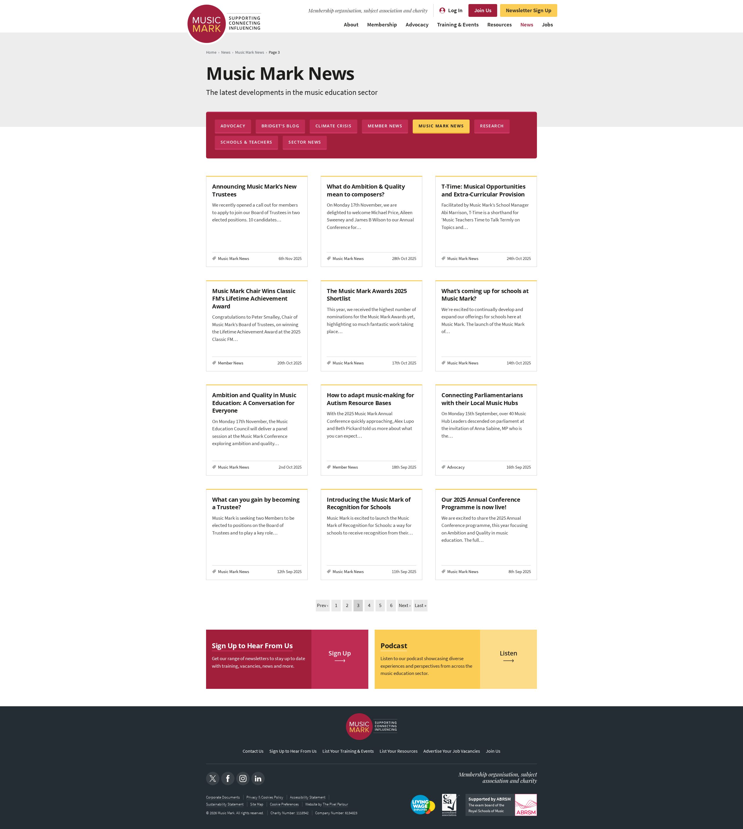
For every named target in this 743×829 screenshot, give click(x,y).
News (526, 24)
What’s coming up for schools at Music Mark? (485, 295)
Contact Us (253, 751)
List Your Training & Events (348, 751)
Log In (455, 10)
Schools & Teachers (246, 142)
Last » (420, 605)
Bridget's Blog (280, 126)
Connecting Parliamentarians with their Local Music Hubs (482, 399)
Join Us (482, 10)
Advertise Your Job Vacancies (451, 751)
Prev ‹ (323, 605)
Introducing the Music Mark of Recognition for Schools (368, 503)
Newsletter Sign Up (528, 10)
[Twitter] (212, 778)
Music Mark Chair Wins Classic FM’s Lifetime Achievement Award (253, 298)
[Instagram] (243, 778)
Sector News (304, 142)
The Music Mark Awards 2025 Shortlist (367, 295)
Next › (405, 605)
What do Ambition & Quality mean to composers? (366, 190)
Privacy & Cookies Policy (264, 797)
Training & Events (458, 24)
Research (492, 126)
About (351, 24)
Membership (382, 24)
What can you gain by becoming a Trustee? (255, 503)
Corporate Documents (223, 797)
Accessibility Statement (307, 797)
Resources (499, 24)
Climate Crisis (333, 126)
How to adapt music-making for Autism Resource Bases (370, 399)
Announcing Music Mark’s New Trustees (254, 190)
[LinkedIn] (258, 778)
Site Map (256, 804)
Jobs (547, 24)
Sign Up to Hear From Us (293, 751)
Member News (385, 126)
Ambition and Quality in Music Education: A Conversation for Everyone (254, 402)
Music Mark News (441, 126)
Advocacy (417, 24)
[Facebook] (228, 778)
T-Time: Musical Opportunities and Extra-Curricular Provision (483, 190)
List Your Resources (399, 751)
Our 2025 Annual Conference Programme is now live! (480, 503)
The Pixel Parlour (335, 804)
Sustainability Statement (225, 804)
